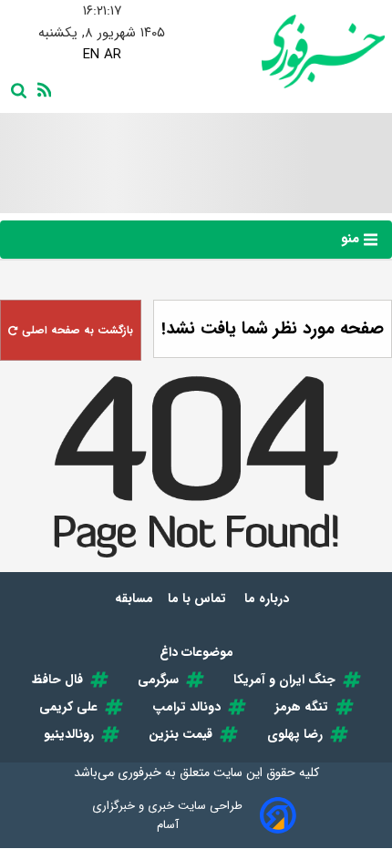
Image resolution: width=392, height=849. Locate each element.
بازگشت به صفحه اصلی (75, 330)
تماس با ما (199, 598)
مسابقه (134, 598)
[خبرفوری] (290, 51)
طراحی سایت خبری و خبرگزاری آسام (167, 815)
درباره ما (268, 598)
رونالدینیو (69, 734)
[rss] (41, 88)
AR (112, 55)
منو (352, 239)
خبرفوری (139, 772)
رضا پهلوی (295, 734)
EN (91, 55)
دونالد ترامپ (186, 707)
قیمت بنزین (180, 734)
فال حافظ (57, 680)
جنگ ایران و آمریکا (284, 680)
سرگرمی (158, 680)
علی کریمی (68, 707)
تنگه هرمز (301, 707)
